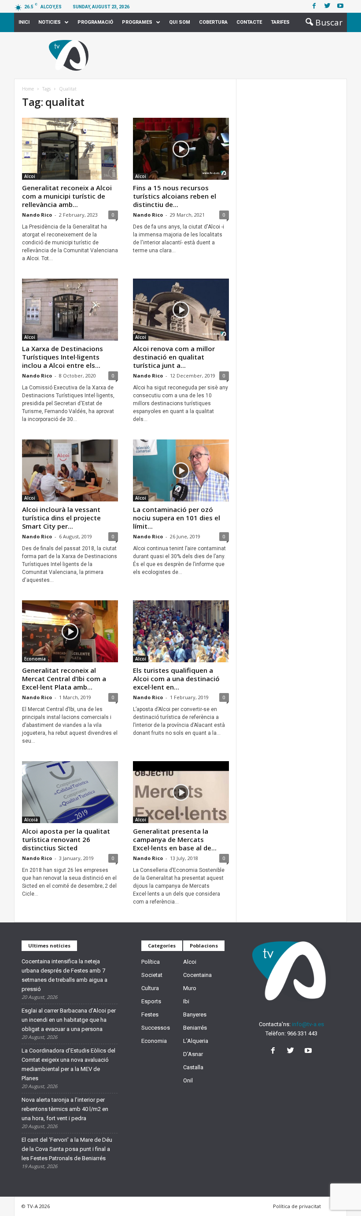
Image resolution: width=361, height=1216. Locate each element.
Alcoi (29, 176)
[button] (321, 22)
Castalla (193, 1067)
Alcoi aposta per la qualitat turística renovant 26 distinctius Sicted (66, 839)
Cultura (150, 988)
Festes (149, 1014)
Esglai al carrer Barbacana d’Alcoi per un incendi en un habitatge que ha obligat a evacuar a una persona (69, 1019)
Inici (23, 22)
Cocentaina (197, 975)
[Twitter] (327, 6)
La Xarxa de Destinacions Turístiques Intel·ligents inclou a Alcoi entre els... (62, 357)
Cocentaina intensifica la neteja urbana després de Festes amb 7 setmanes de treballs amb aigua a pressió (64, 975)
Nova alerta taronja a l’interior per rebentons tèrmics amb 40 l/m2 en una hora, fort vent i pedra (65, 1109)
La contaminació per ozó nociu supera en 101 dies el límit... (176, 517)
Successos (155, 1027)
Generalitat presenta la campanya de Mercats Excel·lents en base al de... (175, 839)
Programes (137, 22)
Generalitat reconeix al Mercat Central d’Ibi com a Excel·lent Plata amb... (64, 678)
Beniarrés (195, 1027)
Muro (189, 988)
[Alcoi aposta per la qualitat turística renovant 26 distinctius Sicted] (70, 792)
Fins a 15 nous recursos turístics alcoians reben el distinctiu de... (174, 196)
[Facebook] (314, 6)
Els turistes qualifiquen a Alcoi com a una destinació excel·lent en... (176, 678)
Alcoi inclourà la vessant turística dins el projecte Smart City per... (61, 517)
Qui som (179, 22)
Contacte (249, 22)
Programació (95, 22)
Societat (151, 975)
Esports (151, 1001)
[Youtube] (340, 6)
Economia (35, 659)
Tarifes (280, 22)
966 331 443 (302, 1033)
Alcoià (31, 820)
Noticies (49, 22)
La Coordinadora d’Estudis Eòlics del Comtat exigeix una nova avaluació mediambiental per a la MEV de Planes (68, 1064)
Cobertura (213, 22)
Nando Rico (37, 214)
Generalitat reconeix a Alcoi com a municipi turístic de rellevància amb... (67, 196)
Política (150, 961)
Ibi (186, 1001)
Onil (188, 1080)
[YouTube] (309, 1051)
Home (28, 89)
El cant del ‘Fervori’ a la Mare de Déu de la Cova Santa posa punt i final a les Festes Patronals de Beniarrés (67, 1149)
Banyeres (194, 1014)
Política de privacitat (297, 1206)
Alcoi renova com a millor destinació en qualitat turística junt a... (174, 357)
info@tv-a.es (308, 1024)
